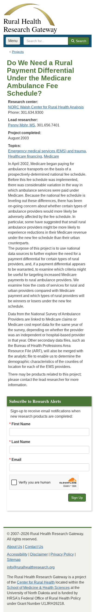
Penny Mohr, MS (21, 125)
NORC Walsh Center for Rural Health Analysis (46, 107)
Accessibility (17, 554)
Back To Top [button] (80, 606)
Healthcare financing (25, 156)
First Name (21, 424)
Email (16, 460)
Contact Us (34, 547)
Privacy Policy (62, 554)
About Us (14, 547)
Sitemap (14, 560)
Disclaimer (39, 554)
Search (80, 41)
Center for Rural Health (36, 582)
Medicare (51, 156)
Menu (13, 41)
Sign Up (77, 497)
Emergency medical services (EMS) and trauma (47, 151)
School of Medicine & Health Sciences (38, 588)
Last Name (21, 442)
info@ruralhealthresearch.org (31, 567)
